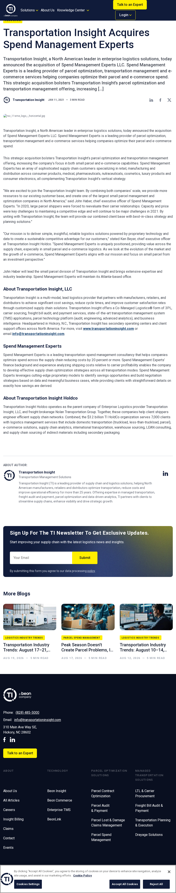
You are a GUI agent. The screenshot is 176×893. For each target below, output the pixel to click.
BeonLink (54, 819)
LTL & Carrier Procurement (145, 793)
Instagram (12, 739)
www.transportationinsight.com (108, 329)
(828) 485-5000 (27, 712)
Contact (9, 838)
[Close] (169, 871)
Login (124, 15)
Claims (8, 829)
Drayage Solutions (149, 835)
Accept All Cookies (125, 884)
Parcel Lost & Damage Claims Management (108, 822)
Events (8, 848)
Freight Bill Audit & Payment (149, 808)
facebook (4, 739)
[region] (88, 879)
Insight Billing (13, 819)
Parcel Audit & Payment (100, 808)
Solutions (28, 10)
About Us (48, 10)
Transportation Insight (28, 100)
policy (91, 571)
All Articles (11, 800)
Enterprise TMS (59, 810)
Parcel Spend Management (101, 837)
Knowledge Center (71, 10)
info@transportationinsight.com (38, 334)
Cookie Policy (82, 875)
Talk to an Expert (130, 5)
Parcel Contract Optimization (102, 793)
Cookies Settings (28, 884)
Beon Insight (56, 791)
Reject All (156, 884)
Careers (9, 810)
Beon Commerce (59, 800)
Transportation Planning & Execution (152, 822)
